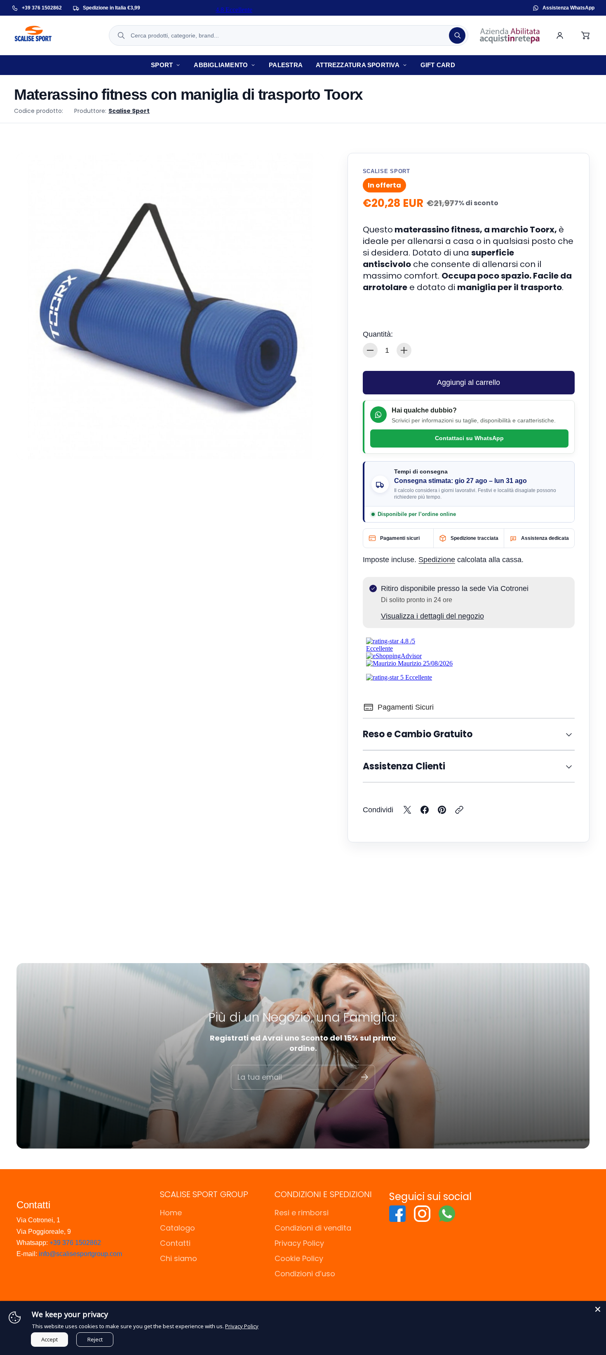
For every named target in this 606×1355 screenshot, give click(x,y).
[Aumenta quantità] (404, 350)
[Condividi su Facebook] (424, 809)
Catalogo (177, 1228)
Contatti (175, 1243)
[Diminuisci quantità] (370, 350)
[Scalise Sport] (55, 35)
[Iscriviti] (364, 1077)
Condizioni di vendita (313, 1228)
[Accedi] (560, 35)
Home (171, 1212)
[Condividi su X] (407, 809)
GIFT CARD (437, 64)
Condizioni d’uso (305, 1273)
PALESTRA (286, 64)
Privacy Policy (299, 1243)
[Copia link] (459, 809)
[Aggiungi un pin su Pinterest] (442, 809)
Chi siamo (178, 1258)
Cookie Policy (299, 1258)
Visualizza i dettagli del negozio (432, 616)
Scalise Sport (129, 111)
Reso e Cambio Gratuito (418, 734)
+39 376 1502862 (75, 1242)
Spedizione (436, 560)
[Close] (598, 1309)
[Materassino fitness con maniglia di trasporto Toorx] (170, 306)
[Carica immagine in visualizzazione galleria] (308, 444)
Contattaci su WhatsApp (469, 438)
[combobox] (288, 35)
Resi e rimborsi (302, 1212)
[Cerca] (457, 35)
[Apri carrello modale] (585, 35)
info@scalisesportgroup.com (80, 1253)
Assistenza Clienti (404, 766)
